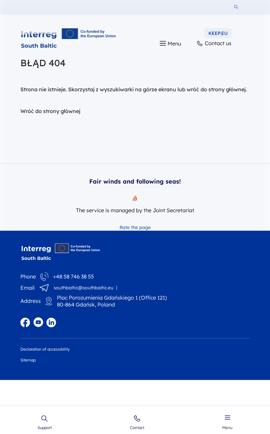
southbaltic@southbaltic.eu (83, 288)
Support (45, 427)
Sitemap (28, 360)
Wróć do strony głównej (50, 111)
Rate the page (135, 227)
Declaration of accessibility (45, 349)
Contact (137, 427)
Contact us (217, 43)
